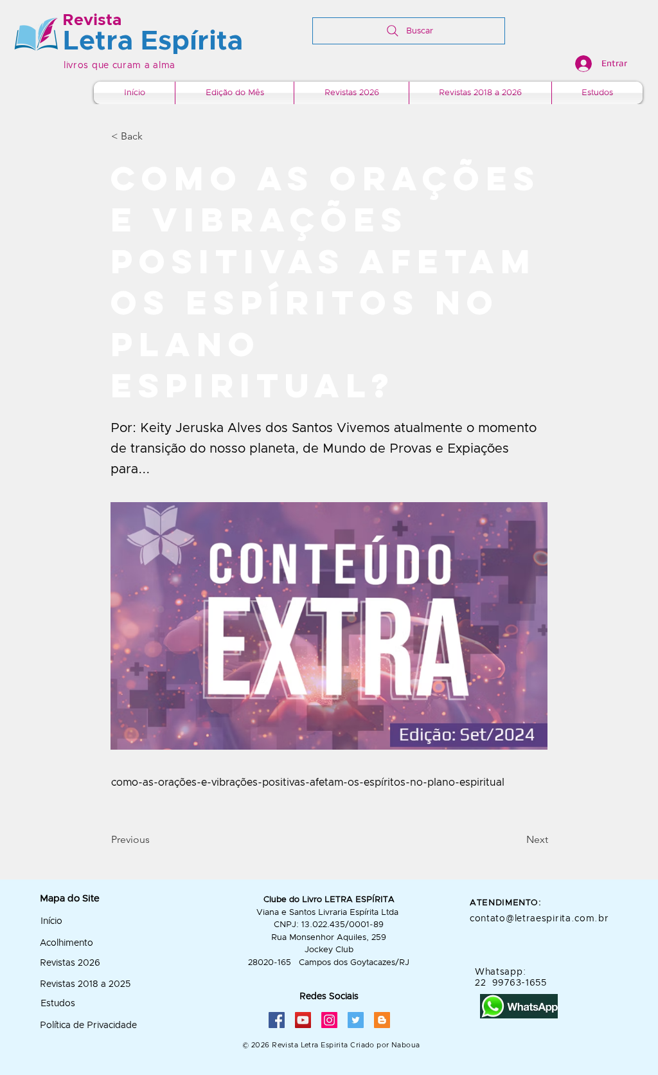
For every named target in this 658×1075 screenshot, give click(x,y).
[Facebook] (277, 1020)
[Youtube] (303, 1020)
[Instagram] (329, 1020)
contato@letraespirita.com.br (539, 918)
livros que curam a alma (119, 65)
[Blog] (382, 1020)
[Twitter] (356, 1020)
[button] (153, 136)
